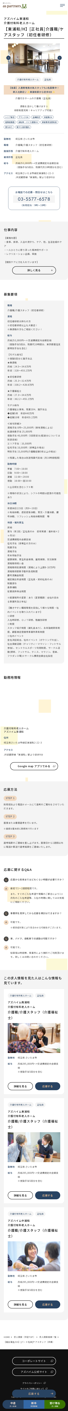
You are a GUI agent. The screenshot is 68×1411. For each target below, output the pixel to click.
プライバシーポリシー (32, 1383)
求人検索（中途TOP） (24, 1336)
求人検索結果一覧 (47, 1336)
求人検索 (13, 1404)
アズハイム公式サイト (34, 1372)
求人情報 (55, 1404)
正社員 (47, 79)
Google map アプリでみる (34, 766)
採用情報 (34, 1404)
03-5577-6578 (34, 199)
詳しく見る (34, 270)
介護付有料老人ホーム (28, 79)
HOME (7, 1336)
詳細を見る (20, 1086)
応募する (34, 1394)
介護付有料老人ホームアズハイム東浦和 (16, 730)
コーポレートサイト (34, 1361)
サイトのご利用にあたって (32, 1388)
